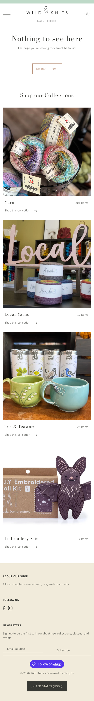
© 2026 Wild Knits (32, 673)
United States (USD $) (47, 686)
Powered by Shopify (60, 673)
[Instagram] (10, 607)
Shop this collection (18, 210)
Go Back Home (47, 69)
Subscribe (63, 650)
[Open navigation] (8, 14)
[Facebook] (4, 607)
